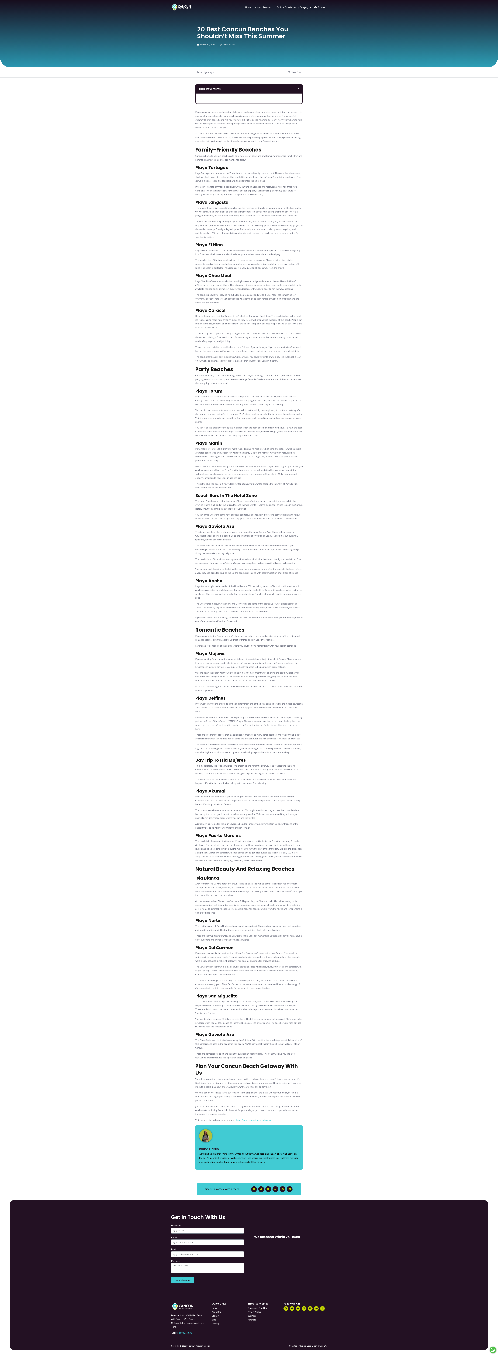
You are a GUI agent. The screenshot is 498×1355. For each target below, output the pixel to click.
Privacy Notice (254, 1312)
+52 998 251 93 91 (184, 1332)
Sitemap (216, 1323)
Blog (214, 1319)
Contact (215, 1316)
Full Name (176, 1225)
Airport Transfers (263, 7)
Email (173, 1249)
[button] (298, 89)
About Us (216, 1312)
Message (175, 1261)
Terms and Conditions (258, 1308)
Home (248, 7)
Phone (174, 1237)
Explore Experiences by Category (293, 7)
